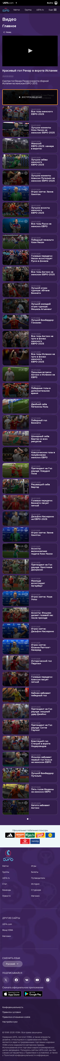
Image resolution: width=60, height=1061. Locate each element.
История (35, 1044)
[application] (30, 51)
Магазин (35, 1056)
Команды (6, 1050)
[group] (13, 61)
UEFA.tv (6, 1038)
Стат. (5, 1044)
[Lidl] (50, 995)
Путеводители (38, 1038)
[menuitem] (17, 9)
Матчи (5, 1026)
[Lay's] (40, 995)
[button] (52, 9)
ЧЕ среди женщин (5, 10)
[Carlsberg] (30, 995)
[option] (30, 97)
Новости (6, 1056)
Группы (5, 1032)
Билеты (34, 1032)
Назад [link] (8, 32)
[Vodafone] (25, 1002)
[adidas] (10, 995)
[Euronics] (35, 1002)
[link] (17, 9)
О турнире (36, 1050)
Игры (33, 1026)
